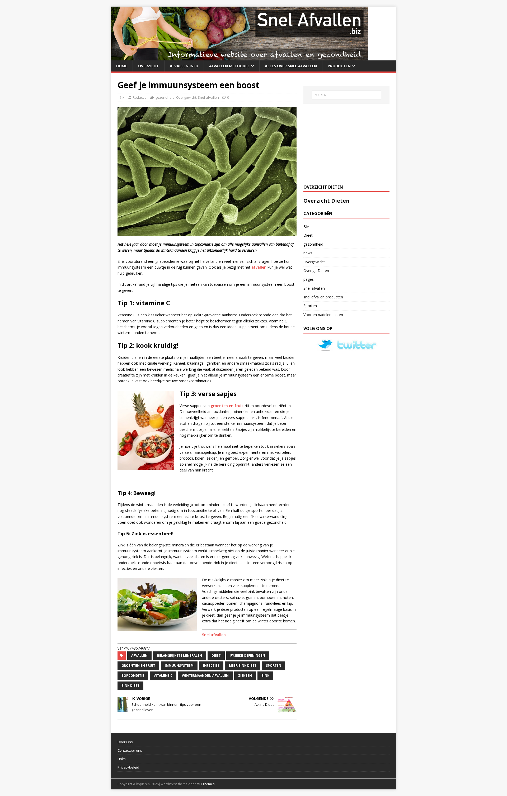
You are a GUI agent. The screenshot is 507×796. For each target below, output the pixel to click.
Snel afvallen (208, 97)
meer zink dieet (242, 665)
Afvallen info (184, 65)
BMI (307, 226)
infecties (211, 665)
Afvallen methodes (229, 65)
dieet (216, 655)
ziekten (245, 675)
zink (265, 675)
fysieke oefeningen (247, 655)
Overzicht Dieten (326, 200)
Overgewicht (186, 97)
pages (308, 279)
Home (121, 65)
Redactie (140, 97)
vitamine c (163, 675)
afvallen (258, 267)
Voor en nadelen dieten (323, 314)
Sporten (310, 305)
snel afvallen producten (323, 296)
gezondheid (165, 97)
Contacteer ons (130, 750)
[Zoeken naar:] (346, 94)
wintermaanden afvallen (205, 675)
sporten (273, 665)
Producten (339, 65)
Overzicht (148, 65)
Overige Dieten (316, 270)
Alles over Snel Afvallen (291, 65)
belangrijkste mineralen (179, 655)
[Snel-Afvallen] (239, 57)
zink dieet (130, 685)
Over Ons (125, 742)
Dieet (308, 235)
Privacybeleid (128, 767)
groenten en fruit (227, 405)
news (307, 252)
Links (122, 758)
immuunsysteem (179, 665)
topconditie (132, 675)
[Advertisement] (343, 143)
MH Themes (205, 784)
